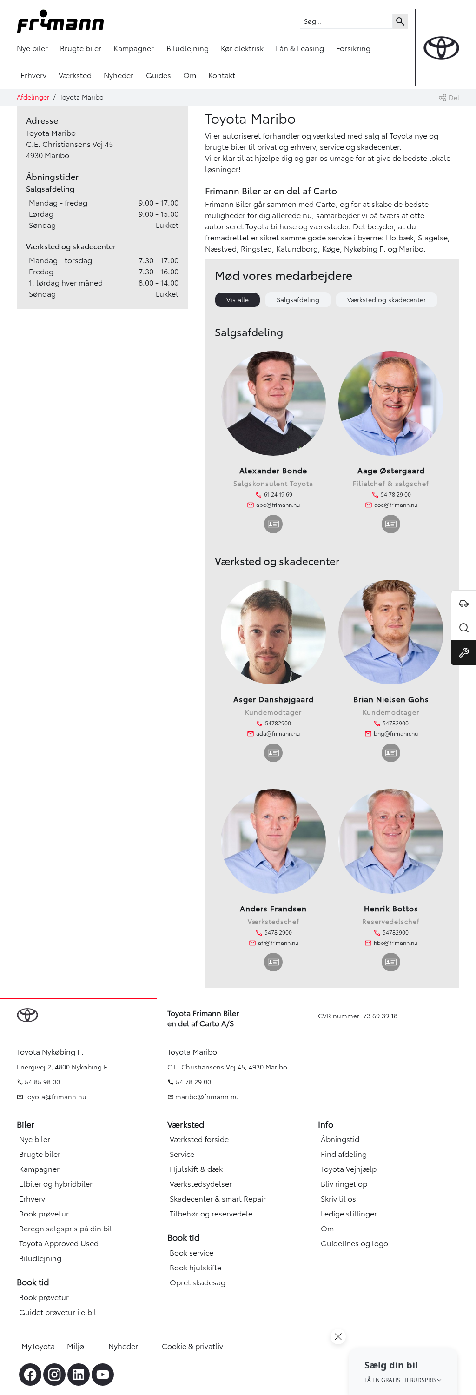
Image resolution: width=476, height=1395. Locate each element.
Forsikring (353, 48)
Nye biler (32, 48)
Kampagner (133, 48)
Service (182, 1154)
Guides (158, 75)
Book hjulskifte (195, 1267)
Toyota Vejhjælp (349, 1169)
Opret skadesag (197, 1282)
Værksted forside (199, 1139)
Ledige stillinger (349, 1213)
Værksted (75, 75)
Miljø (75, 1346)
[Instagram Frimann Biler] (54, 1374)
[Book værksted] (463, 652)
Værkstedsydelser (201, 1184)
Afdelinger (33, 97)
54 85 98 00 (42, 1082)
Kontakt (221, 75)
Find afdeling (344, 1154)
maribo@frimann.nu (207, 1097)
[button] (403, 1371)
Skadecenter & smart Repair (218, 1198)
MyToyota (38, 1346)
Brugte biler (80, 48)
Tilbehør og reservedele (211, 1213)
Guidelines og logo (354, 1243)
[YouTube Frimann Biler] (103, 1374)
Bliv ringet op (344, 1184)
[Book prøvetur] (463, 602)
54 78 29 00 (193, 1082)
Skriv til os (338, 1198)
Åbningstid (340, 1139)
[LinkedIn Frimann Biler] (78, 1374)
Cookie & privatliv (192, 1346)
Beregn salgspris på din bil (65, 1228)
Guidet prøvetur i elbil (57, 1312)
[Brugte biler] (463, 627)
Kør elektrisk (242, 48)
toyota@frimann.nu (54, 1097)
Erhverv (33, 75)
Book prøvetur (44, 1213)
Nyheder (118, 75)
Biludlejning (187, 48)
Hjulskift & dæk (196, 1169)
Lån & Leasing (300, 48)
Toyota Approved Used (59, 1243)
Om (189, 75)
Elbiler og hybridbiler (56, 1184)
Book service (191, 1252)
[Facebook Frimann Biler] (30, 1374)
